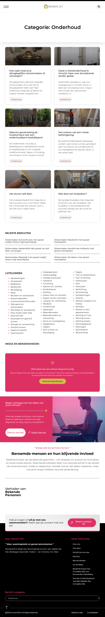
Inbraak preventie (52, 278)
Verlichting (81, 289)
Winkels (80, 306)
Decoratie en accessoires (23, 310)
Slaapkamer (49, 324)
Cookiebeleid (92, 613)
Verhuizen (81, 286)
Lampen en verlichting (54, 301)
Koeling (47, 292)
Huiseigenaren (50, 272)
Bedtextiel (16, 287)
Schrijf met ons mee (81, 552)
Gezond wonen (18, 327)
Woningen (81, 327)
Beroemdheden (79, 561)
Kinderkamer (49, 289)
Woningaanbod (83, 324)
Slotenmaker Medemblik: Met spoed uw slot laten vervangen (27, 249)
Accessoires (16, 281)
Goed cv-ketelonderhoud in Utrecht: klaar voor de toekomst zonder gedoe (76, 73)
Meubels (47, 304)
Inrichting (48, 283)
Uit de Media (78, 565)
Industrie (47, 280)
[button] (6, 6)
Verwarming (82, 292)
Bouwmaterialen (19, 298)
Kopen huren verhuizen (55, 298)
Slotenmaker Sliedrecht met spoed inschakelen (71, 241)
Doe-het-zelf (17, 315)
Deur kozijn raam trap (21, 313)
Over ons (76, 544)
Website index (77, 613)
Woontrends (82, 332)
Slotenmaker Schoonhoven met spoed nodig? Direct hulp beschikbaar (24, 241)
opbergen (48, 309)
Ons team (77, 548)
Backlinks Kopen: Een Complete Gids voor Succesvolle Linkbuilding (83, 571)
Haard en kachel (19, 330)
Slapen (46, 327)
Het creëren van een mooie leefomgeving (73, 133)
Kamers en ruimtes (52, 286)
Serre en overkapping (54, 321)
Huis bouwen (17, 333)
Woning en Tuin (83, 315)
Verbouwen (81, 280)
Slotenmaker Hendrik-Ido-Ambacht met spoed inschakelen (74, 249)
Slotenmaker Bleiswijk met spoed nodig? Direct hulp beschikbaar (25, 258)
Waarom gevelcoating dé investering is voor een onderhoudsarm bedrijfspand (26, 135)
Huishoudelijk (50, 275)
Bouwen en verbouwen (22, 295)
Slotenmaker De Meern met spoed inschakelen (71, 258)
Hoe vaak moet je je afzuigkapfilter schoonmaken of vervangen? (27, 73)
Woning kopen (83, 321)
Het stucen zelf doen (20, 193)
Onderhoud (49, 306)
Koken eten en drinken (54, 295)
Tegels (79, 272)
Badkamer (16, 284)
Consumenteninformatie (23, 301)
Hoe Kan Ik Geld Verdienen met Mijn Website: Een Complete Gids (84, 581)
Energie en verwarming (22, 324)
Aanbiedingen (18, 278)
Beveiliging (16, 290)
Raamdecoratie (50, 312)
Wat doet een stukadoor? (72, 193)
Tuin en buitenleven (86, 275)
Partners (76, 556)
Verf (78, 283)
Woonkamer (82, 329)
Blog (13, 292)
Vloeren (79, 298)
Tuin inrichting (83, 278)
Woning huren (83, 318)
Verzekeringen (83, 295)
